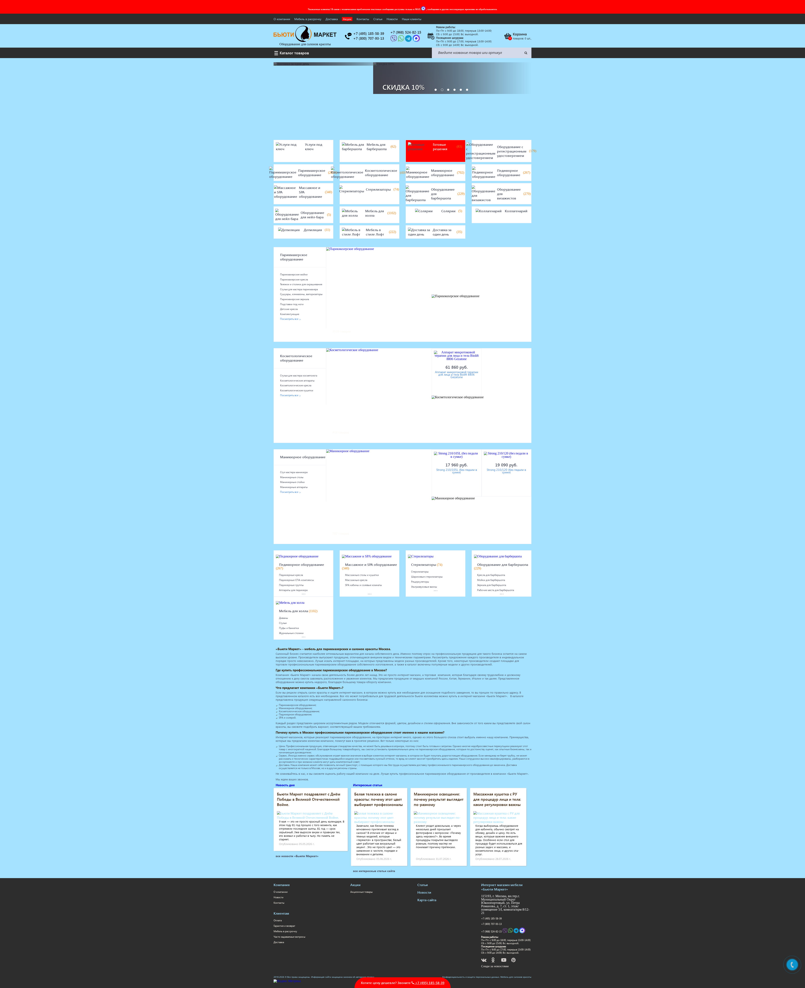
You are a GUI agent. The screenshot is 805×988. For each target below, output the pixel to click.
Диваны (283, 618)
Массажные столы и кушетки (362, 575)
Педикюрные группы (291, 585)
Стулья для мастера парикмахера (299, 289)
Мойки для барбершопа (491, 580)
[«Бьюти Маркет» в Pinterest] (513, 960)
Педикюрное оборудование (508, 172)
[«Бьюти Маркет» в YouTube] (504, 960)
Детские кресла (289, 309)
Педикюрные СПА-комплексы (296, 580)
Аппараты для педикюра (293, 590)
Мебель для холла (374, 213)
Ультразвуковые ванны (424, 586)
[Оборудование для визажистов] (483, 193)
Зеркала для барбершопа (491, 585)
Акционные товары (361, 891)
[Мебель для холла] (353, 213)
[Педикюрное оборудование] (483, 173)
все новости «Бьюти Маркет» (297, 856)
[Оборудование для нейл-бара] (287, 215)
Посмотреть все (289, 318)
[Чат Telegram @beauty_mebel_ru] (409, 40)
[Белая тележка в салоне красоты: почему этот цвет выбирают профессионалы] (379, 822)
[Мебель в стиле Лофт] (353, 232)
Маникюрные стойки (292, 482)
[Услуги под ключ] (289, 146)
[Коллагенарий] (489, 211)
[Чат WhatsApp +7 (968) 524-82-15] (401, 40)
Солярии (448, 211)
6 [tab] (467, 90)
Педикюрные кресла (291, 575)
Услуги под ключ (313, 146)
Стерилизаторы (378, 189)
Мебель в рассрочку (307, 19)
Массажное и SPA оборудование (310, 192)
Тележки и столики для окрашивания (301, 284)
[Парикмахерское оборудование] (282, 173)
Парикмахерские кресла (294, 279)
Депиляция (313, 230)
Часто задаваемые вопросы (289, 936)
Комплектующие (289, 314)
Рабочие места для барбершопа (495, 590)
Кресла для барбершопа (491, 575)
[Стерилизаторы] (351, 189)
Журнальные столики (291, 633)
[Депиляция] (289, 230)
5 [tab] (461, 90)
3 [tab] (448, 90)
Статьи (377, 19)
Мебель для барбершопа (377, 146)
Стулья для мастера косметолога (298, 375)
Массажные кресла (356, 580)
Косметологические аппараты (297, 380)
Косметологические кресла (295, 385)
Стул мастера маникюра (294, 472)
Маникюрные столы (292, 477)
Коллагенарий (516, 211)
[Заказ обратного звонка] (348, 36)
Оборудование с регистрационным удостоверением (511, 151)
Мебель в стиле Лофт (375, 232)
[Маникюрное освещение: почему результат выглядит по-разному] (439, 822)
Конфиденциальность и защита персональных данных (470, 976)
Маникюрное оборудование (442, 172)
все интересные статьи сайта (374, 871)
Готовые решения (440, 146)
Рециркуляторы (420, 581)
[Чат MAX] (423, 9)
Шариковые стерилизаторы (427, 576)
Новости (392, 19)
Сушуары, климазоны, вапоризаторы (301, 294)
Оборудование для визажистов (509, 193)
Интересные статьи (367, 785)
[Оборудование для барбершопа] (417, 193)
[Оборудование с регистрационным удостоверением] (480, 151)
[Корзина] (507, 36)
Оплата (278, 920)
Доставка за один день (442, 232)
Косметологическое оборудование (381, 172)
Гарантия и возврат (284, 925)
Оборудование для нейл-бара (312, 214)
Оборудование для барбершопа (443, 193)
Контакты (363, 19)
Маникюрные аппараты (294, 487)
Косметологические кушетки (296, 390)
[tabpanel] (452, 78)
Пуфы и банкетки (289, 628)
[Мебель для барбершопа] (353, 146)
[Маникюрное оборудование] (417, 173)
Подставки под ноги (292, 304)
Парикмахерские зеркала (294, 299)
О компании (282, 19)
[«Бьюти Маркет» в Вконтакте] (484, 960)
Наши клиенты (411, 19)
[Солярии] (424, 211)
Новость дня (285, 785)
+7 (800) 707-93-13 (491, 924)
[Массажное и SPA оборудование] (285, 192)
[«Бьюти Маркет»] (305, 41)
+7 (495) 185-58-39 (491, 918)
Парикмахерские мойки (294, 274)
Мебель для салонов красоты (515, 976)
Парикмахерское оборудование (311, 172)
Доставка (332, 19)
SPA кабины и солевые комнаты (363, 585)
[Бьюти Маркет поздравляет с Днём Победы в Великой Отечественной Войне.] (310, 817)
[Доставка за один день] (419, 232)
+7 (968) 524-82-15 (491, 931)
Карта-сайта (426, 900)
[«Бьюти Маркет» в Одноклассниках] (493, 960)
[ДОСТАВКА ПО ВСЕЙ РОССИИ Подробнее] (323, 64)
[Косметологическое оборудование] (347, 173)
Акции (347, 19)
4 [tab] (454, 90)
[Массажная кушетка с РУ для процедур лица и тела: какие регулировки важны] (498, 822)
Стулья (283, 623)
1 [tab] (436, 90)
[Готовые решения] (419, 146)
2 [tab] (442, 90)
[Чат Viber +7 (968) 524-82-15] (394, 40)
